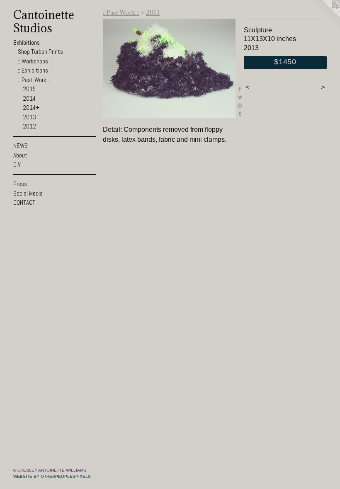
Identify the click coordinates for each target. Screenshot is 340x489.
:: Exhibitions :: (35, 70)
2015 (29, 89)
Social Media (28, 193)
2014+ (31, 107)
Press (20, 184)
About (20, 155)
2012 (29, 126)
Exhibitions (26, 42)
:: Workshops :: (35, 61)
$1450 (285, 62)
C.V (17, 164)
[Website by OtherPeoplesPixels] (323, 16)
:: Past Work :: (34, 80)
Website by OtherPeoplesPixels (52, 476)
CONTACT (24, 202)
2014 (29, 98)
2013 (29, 117)
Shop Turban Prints (40, 52)
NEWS (20, 146)
